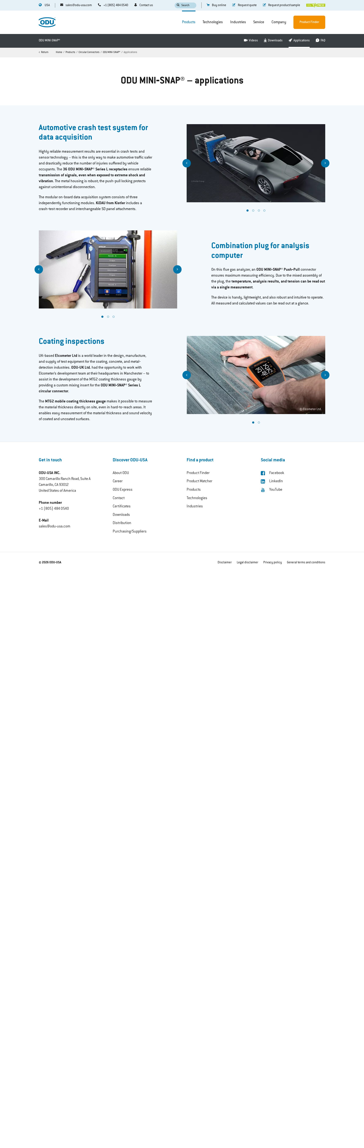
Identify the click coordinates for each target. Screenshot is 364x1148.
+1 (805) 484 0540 (54, 509)
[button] (186, 163)
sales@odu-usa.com (54, 526)
